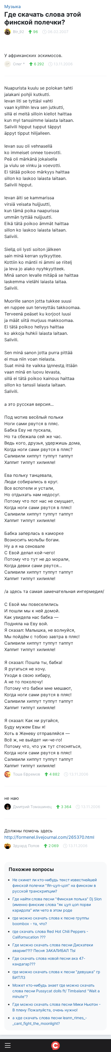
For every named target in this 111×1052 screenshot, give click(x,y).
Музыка (12, 6)
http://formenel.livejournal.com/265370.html (49, 837)
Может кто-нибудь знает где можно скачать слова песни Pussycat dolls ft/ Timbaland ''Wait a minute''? (56, 991)
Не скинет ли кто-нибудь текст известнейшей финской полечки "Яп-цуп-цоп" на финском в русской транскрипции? (54, 885)
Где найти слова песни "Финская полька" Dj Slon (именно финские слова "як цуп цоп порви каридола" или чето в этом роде (57, 904)
